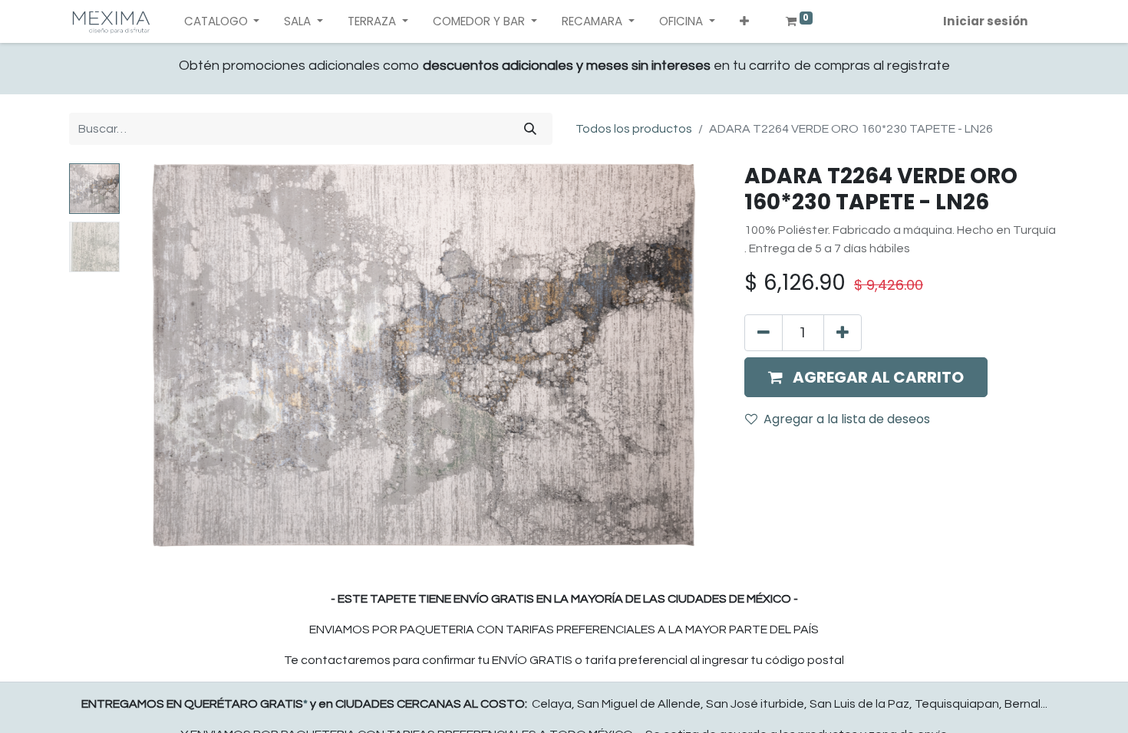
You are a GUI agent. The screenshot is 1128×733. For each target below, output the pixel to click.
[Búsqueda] (530, 129)
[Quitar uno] (763, 332)
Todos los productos (634, 129)
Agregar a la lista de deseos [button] (847, 419)
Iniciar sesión (985, 21)
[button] (744, 22)
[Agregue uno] (842, 332)
